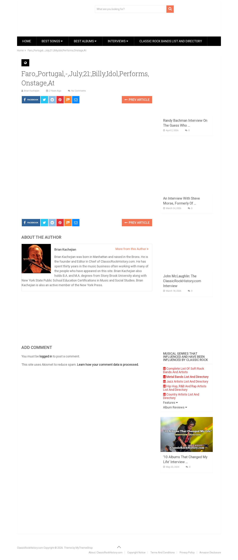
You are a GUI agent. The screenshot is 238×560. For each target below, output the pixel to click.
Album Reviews (174, 407)
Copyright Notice (136, 552)
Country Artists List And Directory (181, 396)
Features (169, 402)
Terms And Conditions (162, 552)
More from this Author (131, 249)
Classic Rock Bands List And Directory (170, 41)
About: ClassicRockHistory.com (105, 552)
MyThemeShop (84, 547)
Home (26, 41)
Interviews (117, 41)
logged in (46, 356)
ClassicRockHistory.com (30, 547)
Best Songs (51, 41)
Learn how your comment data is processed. (108, 364)
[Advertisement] (86, 190)
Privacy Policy (187, 552)
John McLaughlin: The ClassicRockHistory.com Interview (182, 281)
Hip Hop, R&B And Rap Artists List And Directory (184, 387)
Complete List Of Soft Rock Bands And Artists (183, 370)
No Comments (78, 90)
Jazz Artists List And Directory (187, 381)
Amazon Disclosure (210, 552)
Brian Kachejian (31, 90)
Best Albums (84, 41)
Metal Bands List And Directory (187, 377)
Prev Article (138, 99)
